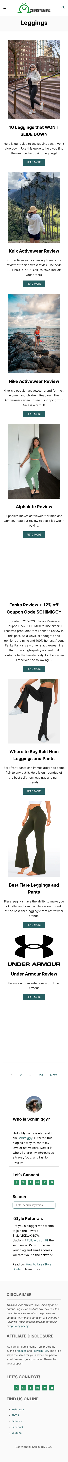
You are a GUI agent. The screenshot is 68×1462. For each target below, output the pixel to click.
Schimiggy (25, 1138)
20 (41, 1075)
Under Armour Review (34, 973)
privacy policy (19, 1326)
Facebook (18, 1427)
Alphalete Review (34, 506)
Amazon (22, 1350)
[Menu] (5, 7)
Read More (35, 163)
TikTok (16, 1415)
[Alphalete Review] (34, 462)
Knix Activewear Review (34, 251)
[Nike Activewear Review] (34, 335)
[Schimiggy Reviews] (34, 8)
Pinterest (17, 1421)
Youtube (17, 1433)
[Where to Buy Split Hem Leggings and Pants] (34, 712)
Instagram (18, 1409)
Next (53, 1075)
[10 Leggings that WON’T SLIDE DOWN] (34, 81)
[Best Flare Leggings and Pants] (34, 840)
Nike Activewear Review (34, 381)
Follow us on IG (37, 1240)
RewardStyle (40, 1350)
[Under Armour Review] (34, 952)
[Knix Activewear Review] (34, 209)
